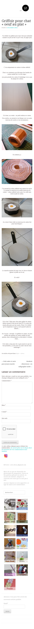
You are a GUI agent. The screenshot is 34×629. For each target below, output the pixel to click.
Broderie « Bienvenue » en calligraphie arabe (25, 364)
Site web (4, 418)
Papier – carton (20, 353)
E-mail (4, 411)
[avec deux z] (17, 8)
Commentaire (7, 380)
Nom (4, 405)
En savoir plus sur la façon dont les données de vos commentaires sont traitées (17, 449)
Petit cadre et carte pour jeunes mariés (9, 363)
